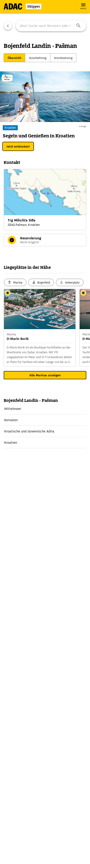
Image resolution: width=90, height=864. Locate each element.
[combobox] (51, 25)
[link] (45, 408)
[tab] (14, 57)
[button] (78, 25)
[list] (45, 425)
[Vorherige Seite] (8, 26)
